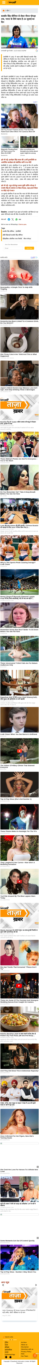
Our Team (24, 1356)
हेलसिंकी (18, 231)
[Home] (4, 10)
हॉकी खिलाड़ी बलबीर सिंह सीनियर (13, 235)
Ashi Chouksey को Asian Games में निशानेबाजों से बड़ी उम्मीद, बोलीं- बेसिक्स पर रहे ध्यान (18, 1311)
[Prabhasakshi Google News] (37, 51)
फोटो (6, 1345)
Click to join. (22, 224)
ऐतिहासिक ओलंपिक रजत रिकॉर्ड (12, 239)
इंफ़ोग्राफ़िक (8, 1350)
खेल (7, 11)
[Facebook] (35, 33)
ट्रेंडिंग (6, 1342)
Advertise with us (27, 1349)
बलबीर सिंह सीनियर (8, 231)
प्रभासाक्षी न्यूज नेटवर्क (6, 50)
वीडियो (7, 1347)
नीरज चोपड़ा (27, 239)
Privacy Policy (26, 1352)
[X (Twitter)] (35, 37)
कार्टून (6, 1352)
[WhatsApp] (35, 41)
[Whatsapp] (16, 220)
